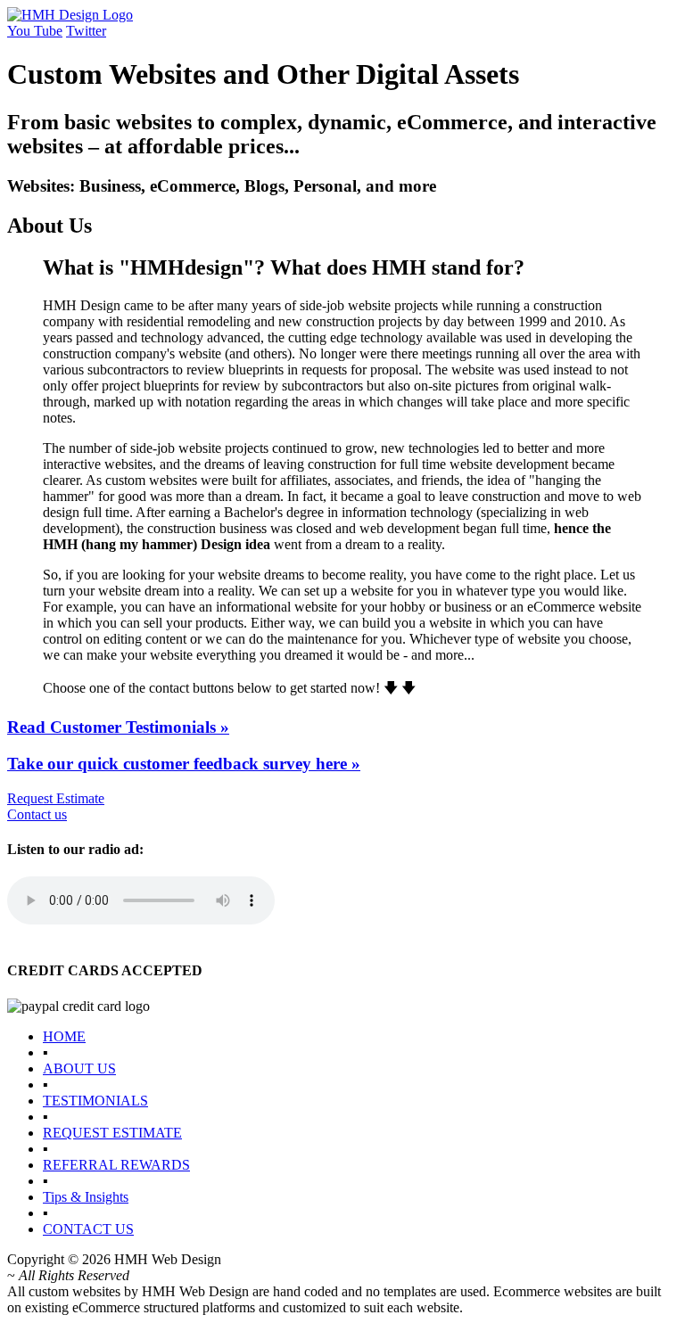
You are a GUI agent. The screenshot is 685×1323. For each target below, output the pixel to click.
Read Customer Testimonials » (118, 727)
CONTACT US (88, 1229)
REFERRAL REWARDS (116, 1164)
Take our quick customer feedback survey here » (183, 763)
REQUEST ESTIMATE (112, 1132)
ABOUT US (79, 1068)
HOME (64, 1036)
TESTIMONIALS (95, 1100)
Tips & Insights (85, 1196)
